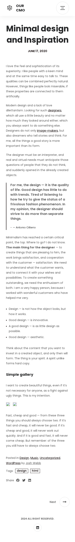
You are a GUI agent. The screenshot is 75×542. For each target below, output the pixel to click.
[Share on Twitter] (23, 480)
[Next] (65, 502)
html (35, 471)
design (22, 471)
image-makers (47, 131)
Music (34, 458)
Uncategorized (50, 458)
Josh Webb (33, 463)
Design (24, 458)
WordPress (13, 463)
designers (54, 110)
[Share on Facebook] (17, 480)
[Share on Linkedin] (29, 480)
